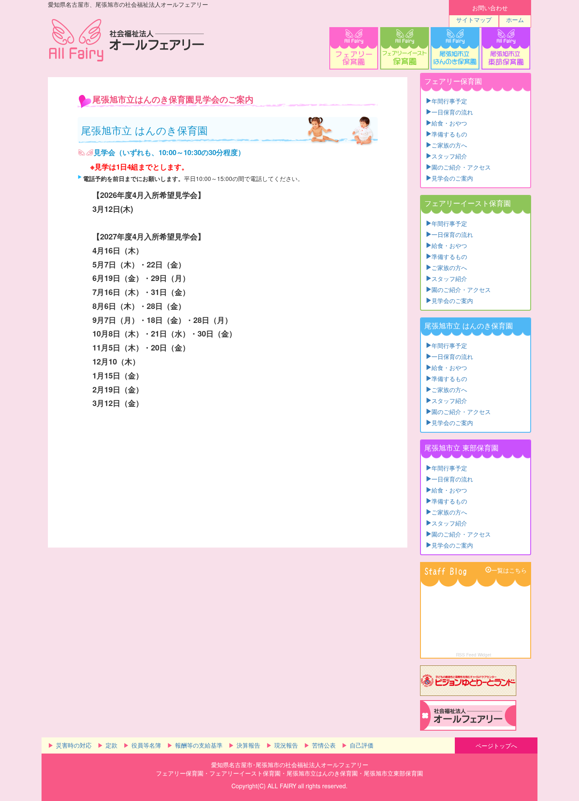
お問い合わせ (490, 7)
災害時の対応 (74, 745)
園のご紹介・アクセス (461, 167)
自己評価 (361, 745)
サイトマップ (474, 19)
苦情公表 (324, 745)
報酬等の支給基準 (199, 745)
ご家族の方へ (449, 144)
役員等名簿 (146, 745)
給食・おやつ (449, 122)
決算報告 (248, 745)
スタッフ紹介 (449, 156)
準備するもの (449, 133)
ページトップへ (496, 745)
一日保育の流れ (452, 111)
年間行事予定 (449, 100)
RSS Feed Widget (473, 655)
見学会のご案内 (452, 178)
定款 (111, 745)
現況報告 (286, 745)
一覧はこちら (509, 570)
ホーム (515, 19)
